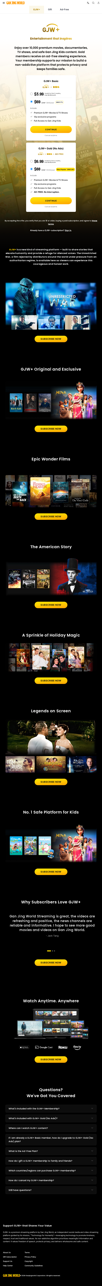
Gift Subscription (10, 1257)
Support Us (7, 1261)
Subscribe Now (51, 339)
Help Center (8, 1266)
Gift (50, 9)
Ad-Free (64, 9)
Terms (27, 1252)
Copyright (29, 1261)
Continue (51, 129)
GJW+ (36, 9)
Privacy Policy (30, 1257)
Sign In (68, 230)
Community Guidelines (34, 1266)
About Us (7, 1252)
